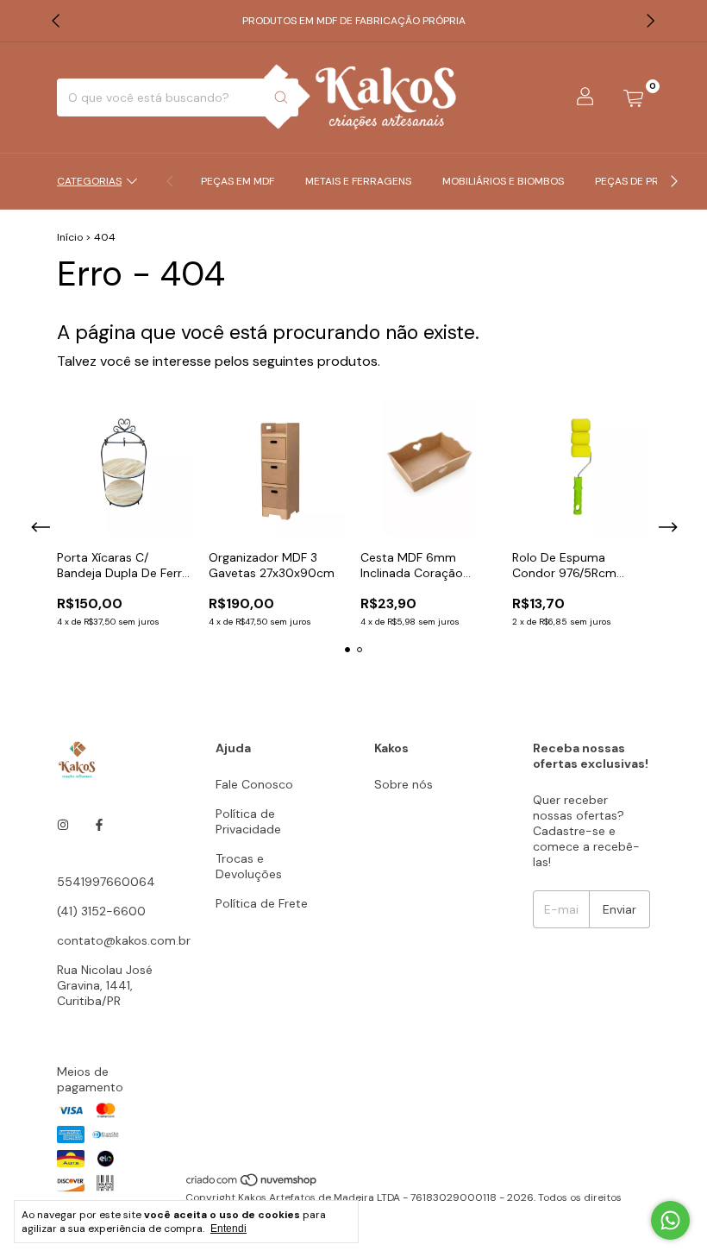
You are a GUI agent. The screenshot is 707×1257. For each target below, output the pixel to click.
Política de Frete (262, 903)
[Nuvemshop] (252, 1184)
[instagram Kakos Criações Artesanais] (63, 825)
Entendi (228, 1228)
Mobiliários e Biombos (503, 181)
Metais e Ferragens (358, 181)
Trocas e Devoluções (249, 866)
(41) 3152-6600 (101, 911)
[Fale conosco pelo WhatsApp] (670, 1220)
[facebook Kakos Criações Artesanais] (99, 825)
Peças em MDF (237, 181)
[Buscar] (281, 97)
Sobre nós (403, 784)
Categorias (89, 181)
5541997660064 (106, 881)
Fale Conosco (254, 784)
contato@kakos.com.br (124, 940)
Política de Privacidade (248, 821)
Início (70, 237)
